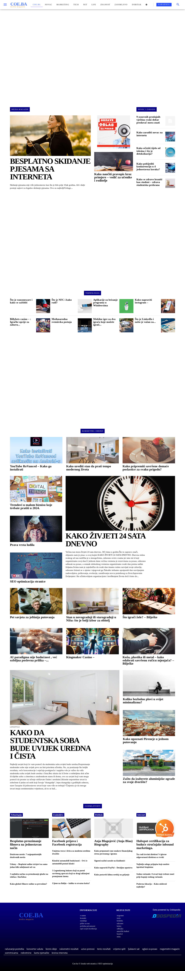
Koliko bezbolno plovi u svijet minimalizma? (143, 700)
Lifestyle (15, 727)
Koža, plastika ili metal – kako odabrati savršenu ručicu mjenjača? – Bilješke (148, 660)
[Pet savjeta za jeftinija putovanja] (36, 601)
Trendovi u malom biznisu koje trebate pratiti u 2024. (31, 506)
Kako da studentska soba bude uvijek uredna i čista (50, 744)
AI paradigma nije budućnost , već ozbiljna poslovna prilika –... (33, 658)
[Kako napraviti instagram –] (168, 306)
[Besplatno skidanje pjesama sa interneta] (50, 135)
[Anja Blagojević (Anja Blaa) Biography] (113, 828)
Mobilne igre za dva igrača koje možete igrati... (104, 322)
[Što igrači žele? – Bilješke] (149, 601)
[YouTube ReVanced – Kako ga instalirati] (36, 450)
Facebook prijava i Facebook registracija (67, 842)
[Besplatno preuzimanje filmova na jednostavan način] (29, 828)
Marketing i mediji (92, 431)
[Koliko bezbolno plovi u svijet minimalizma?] (149, 683)
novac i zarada (146, 109)
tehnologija (92, 293)
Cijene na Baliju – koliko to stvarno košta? (71, 883)
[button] (177, 4)
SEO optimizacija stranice (28, 581)
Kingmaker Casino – (80, 657)
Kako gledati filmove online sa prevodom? (28, 884)
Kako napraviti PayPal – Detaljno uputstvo (113, 868)
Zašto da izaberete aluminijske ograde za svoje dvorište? (149, 780)
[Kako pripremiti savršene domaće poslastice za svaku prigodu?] (149, 450)
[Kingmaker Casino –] (92, 641)
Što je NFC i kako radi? (62, 301)
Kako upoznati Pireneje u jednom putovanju (146, 740)
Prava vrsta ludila (22, 545)
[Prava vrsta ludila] (36, 529)
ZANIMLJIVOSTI (92, 806)
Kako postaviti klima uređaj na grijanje (111, 875)
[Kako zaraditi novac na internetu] (170, 136)
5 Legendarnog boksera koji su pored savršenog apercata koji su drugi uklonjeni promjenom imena (70, 873)
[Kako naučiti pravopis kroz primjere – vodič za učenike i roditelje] (113, 161)
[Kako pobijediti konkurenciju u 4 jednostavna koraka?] (170, 168)
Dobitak (99, 815)
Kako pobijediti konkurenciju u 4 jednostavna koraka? (148, 166)
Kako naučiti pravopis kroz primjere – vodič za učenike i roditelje (113, 177)
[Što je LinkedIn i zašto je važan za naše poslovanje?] (168, 325)
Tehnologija (16, 815)
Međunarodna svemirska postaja (62, 320)
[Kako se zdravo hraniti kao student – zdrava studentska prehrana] (170, 183)
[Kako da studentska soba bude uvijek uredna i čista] (64, 697)
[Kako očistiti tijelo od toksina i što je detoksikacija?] (170, 152)
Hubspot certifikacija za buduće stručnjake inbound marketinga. (155, 844)
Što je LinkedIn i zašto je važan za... (145, 320)
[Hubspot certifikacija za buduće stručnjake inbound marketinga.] (155, 828)
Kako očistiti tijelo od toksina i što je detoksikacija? (148, 151)
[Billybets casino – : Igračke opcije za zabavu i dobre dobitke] (43, 325)
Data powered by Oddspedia (166, 909)
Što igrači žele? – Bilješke (140, 617)
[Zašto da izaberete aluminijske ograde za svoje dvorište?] (149, 763)
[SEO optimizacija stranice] (36, 566)
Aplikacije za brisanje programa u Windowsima (105, 302)
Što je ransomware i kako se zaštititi (21, 301)
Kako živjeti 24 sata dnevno (105, 540)
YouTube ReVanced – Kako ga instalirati (30, 467)
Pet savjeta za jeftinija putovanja (32, 617)
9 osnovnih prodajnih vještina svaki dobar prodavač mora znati (148, 119)
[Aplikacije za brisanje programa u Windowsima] (126, 306)
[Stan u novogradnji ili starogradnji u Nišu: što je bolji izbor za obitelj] (92, 601)
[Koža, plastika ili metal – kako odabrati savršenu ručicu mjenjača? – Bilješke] (149, 641)
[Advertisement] (92, 55)
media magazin (19, 109)
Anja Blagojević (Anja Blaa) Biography (113, 842)
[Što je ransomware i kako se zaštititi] (43, 306)
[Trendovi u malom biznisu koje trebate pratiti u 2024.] (36, 489)
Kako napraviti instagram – (143, 301)
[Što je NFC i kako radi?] (85, 306)
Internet (141, 815)
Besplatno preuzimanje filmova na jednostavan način (25, 844)
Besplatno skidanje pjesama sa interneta (50, 169)
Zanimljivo (58, 815)
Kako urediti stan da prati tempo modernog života (88, 467)
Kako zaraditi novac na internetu (149, 134)
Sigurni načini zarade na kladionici (109, 861)
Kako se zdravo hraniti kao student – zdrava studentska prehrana (149, 182)
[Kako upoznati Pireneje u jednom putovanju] (149, 723)
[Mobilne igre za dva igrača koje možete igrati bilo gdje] (126, 325)
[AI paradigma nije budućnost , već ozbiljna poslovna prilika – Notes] (36, 641)
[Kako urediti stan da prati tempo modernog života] (92, 450)
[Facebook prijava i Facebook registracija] (71, 828)
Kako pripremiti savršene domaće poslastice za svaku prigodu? (146, 467)
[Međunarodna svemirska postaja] (85, 325)
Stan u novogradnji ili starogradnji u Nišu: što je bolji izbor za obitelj (91, 618)
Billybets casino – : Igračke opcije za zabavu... (20, 322)
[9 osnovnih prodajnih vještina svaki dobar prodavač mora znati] (170, 121)
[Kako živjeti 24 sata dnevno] (120, 503)
